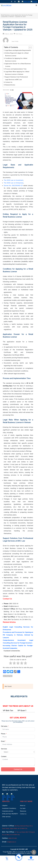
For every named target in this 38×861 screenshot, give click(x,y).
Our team (22, 808)
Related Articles (10, 85)
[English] (34, 1)
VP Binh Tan (8, 710)
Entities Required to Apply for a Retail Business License (17, 54)
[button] (7, 858)
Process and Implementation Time (15, 69)
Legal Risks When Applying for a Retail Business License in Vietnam (17, 73)
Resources (23, 811)
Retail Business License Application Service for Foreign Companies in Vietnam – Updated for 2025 (16, 15)
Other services (6, 816)
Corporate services (7, 811)
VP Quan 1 (21, 710)
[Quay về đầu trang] (34, 852)
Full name (4, 726)
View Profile (15, 41)
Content (3, 756)
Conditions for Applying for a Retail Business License (16, 60)
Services (4, 748)
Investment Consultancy (9, 808)
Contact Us (8, 82)
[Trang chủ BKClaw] (6, 5)
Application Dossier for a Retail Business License (18, 65)
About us (22, 805)
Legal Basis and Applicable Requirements (18, 50)
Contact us (23, 814)
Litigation (4, 805)
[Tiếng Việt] (26, 1)
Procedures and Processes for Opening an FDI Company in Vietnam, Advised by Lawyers (18, 634)
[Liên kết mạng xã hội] (4, 794)
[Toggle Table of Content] (29, 47)
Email (3, 741)
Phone (3, 733)
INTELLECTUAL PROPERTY (10, 814)
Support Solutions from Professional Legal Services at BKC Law (16, 78)
